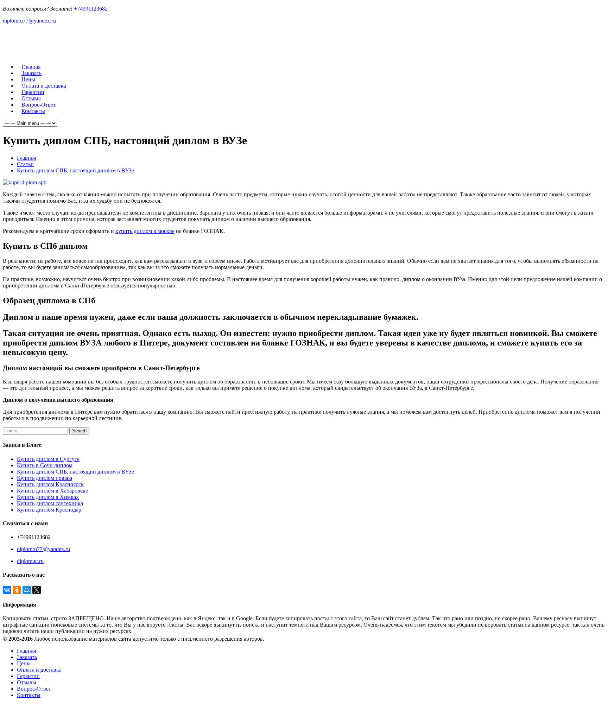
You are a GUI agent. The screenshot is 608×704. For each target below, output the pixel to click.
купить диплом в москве (145, 231)
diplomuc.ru (30, 561)
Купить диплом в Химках (48, 497)
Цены (24, 663)
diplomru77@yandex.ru (29, 21)
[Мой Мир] (27, 590)
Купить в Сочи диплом (44, 465)
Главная (26, 158)
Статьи (25, 164)
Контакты (33, 111)
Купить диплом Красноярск (50, 484)
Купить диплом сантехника (50, 503)
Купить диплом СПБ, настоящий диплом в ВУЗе (75, 170)
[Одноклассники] (17, 590)
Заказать (27, 657)
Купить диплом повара (44, 478)
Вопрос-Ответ (34, 689)
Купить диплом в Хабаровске (52, 491)
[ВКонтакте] (7, 590)
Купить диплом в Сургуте (48, 459)
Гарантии (28, 676)
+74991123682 (91, 9)
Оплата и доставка (39, 670)
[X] (36, 590)
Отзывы (26, 682)
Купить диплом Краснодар (49, 510)
